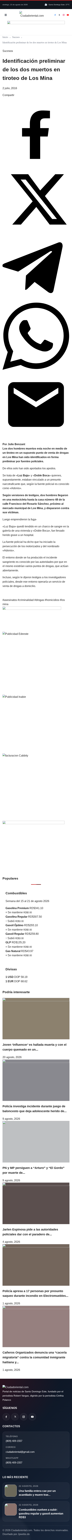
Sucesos (16, 37)
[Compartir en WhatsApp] (36, 368)
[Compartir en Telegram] (36, 300)
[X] (59, 15)
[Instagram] (63, 15)
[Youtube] (68, 15)
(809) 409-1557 (14, 1440)
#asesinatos (10, 600)
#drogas (39, 600)
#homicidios (52, 600)
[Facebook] (55, 15)
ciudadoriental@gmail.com (20, 1451)
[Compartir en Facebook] (36, 163)
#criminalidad (26, 600)
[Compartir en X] (36, 232)
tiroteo (11, 452)
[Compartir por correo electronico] (36, 437)
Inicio (5, 37)
